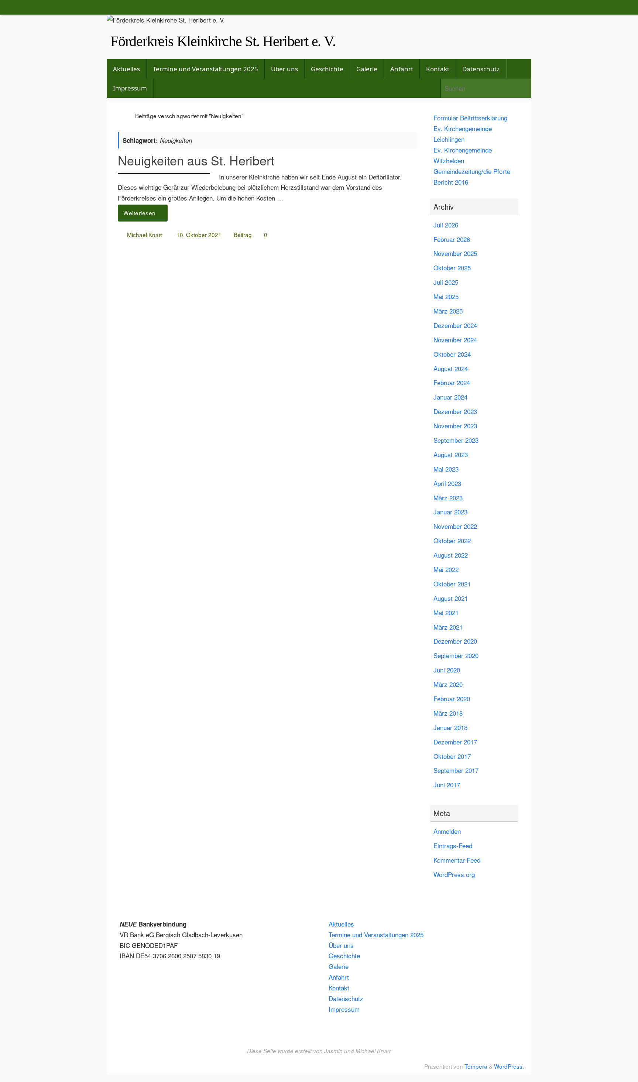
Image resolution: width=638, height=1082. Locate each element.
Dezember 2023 (455, 411)
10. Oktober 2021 (199, 234)
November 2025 (455, 253)
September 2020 (455, 655)
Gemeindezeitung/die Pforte (471, 171)
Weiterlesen (139, 213)
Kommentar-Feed (456, 859)
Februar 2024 (451, 382)
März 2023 (448, 497)
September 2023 (455, 440)
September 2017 (455, 770)
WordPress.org (454, 874)
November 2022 (455, 526)
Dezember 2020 (455, 641)
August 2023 (450, 454)
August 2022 (450, 554)
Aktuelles (341, 923)
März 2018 (448, 713)
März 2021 (448, 626)
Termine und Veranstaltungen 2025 (376, 934)
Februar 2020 (451, 698)
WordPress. (509, 1066)
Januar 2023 (450, 511)
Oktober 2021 (452, 583)
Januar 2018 (450, 727)
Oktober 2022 (452, 540)
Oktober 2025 (452, 267)
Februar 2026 (451, 239)
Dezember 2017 (455, 741)
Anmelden (447, 831)
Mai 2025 (446, 296)
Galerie (339, 966)
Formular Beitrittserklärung (470, 117)
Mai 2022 (446, 569)
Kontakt (339, 987)
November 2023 (455, 425)
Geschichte (344, 955)
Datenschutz (346, 998)
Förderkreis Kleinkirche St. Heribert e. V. (223, 41)
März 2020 (448, 684)
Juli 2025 (445, 282)
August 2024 (450, 368)
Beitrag (243, 234)
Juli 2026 (445, 224)
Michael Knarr (144, 234)
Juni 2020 (446, 669)
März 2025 (448, 310)
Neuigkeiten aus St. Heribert (196, 160)
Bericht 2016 (450, 181)
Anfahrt (339, 977)
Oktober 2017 (452, 756)
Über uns (341, 945)
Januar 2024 (450, 396)
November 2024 (455, 339)
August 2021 (450, 598)
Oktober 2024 (452, 354)
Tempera (475, 1066)
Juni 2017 (446, 784)
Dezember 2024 (455, 325)
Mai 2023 (446, 468)
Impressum (344, 1009)
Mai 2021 (446, 612)
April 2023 (447, 483)
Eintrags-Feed (452, 845)
